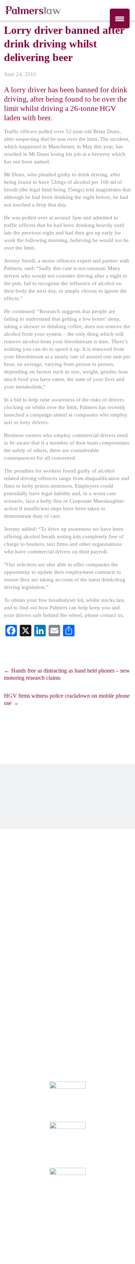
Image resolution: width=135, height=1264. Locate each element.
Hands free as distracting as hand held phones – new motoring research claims (67, 674)
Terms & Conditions (50, 1005)
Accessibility (17, 1005)
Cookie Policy (90, 999)
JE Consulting (119, 1247)
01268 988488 (25, 876)
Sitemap (80, 1005)
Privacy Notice (60, 999)
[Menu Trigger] (120, 18)
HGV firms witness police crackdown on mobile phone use (67, 699)
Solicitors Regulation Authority (66, 1053)
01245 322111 (25, 911)
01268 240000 (25, 855)
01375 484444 (25, 945)
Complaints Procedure (24, 999)
